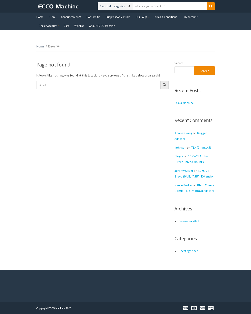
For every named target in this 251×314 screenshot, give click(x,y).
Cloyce (179, 156)
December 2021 (188, 221)
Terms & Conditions (165, 17)
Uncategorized (188, 251)
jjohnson (180, 147)
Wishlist (79, 26)
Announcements (71, 17)
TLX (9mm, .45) (201, 147)
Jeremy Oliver (184, 171)
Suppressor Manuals (118, 17)
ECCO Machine (184, 103)
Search (179, 63)
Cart (66, 26)
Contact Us (93, 17)
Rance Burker (183, 185)
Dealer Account (48, 26)
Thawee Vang (183, 133)
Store (52, 17)
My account (191, 17)
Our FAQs (141, 17)
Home (40, 17)
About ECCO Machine (102, 26)
